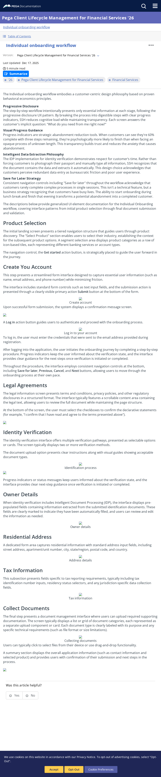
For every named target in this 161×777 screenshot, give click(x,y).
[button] (80, 36)
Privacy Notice (86, 757)
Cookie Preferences (100, 769)
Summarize (18, 74)
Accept (54, 769)
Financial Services (125, 80)
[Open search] (143, 6)
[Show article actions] (151, 45)
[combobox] (57, 55)
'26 (10, 80)
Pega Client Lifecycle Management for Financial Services (62, 80)
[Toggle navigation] (155, 6)
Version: (8, 55)
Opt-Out (74, 769)
